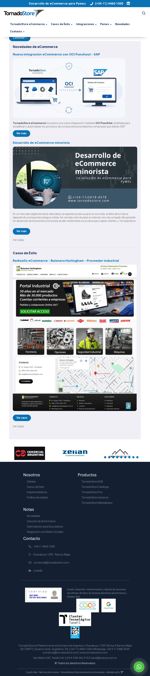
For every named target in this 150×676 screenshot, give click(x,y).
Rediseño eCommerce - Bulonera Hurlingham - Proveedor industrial (66, 260)
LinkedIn (38, 570)
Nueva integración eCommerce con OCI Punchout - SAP (56, 54)
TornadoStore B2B (92, 481)
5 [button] (122, 458)
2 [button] (110, 458)
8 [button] (134, 458)
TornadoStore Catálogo (95, 486)
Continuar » (20, 37)
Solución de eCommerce (41, 521)
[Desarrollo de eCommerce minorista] (75, 178)
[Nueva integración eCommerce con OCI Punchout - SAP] (75, 88)
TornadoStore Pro (91, 492)
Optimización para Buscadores (45, 526)
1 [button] (106, 458)
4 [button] (118, 458)
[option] (29, 453)
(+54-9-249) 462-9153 (77, 657)
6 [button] (126, 458)
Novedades (122, 24)
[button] (143, 13)
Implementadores (37, 492)
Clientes (31, 481)
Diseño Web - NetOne (36, 672)
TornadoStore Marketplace (96, 502)
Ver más (21, 133)
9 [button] (138, 458)
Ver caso (21, 417)
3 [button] (114, 458)
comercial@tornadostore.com (51, 562)
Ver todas (18, 240)
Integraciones (85, 24)
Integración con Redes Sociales (45, 531)
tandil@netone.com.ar (104, 657)
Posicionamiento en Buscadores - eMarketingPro (97, 672)
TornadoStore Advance (94, 497)
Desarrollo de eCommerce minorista (41, 142)
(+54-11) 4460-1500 (109, 3)
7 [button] (130, 458)
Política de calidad (37, 497)
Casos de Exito (35, 486)
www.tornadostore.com (94, 652)
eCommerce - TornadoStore (60, 672)
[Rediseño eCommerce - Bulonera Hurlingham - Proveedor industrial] (75, 338)
